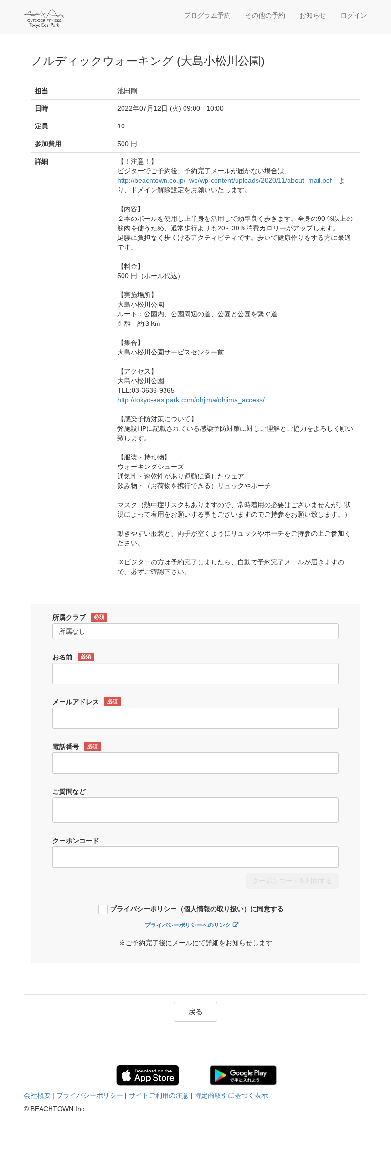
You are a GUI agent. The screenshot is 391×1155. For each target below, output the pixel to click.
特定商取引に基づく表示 (231, 1095)
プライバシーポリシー (89, 1095)
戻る (195, 1012)
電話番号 (75, 746)
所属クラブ (78, 617)
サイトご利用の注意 (159, 1095)
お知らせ (312, 15)
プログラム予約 (207, 15)
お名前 (71, 657)
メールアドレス (85, 701)
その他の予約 (265, 15)
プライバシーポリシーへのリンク (188, 925)
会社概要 (37, 1095)
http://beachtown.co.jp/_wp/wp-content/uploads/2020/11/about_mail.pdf (224, 180)
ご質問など (69, 791)
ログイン (353, 15)
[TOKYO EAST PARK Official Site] (69, 18)
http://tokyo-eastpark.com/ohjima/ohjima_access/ (191, 400)
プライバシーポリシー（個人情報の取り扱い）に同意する (197, 909)
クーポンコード (75, 840)
